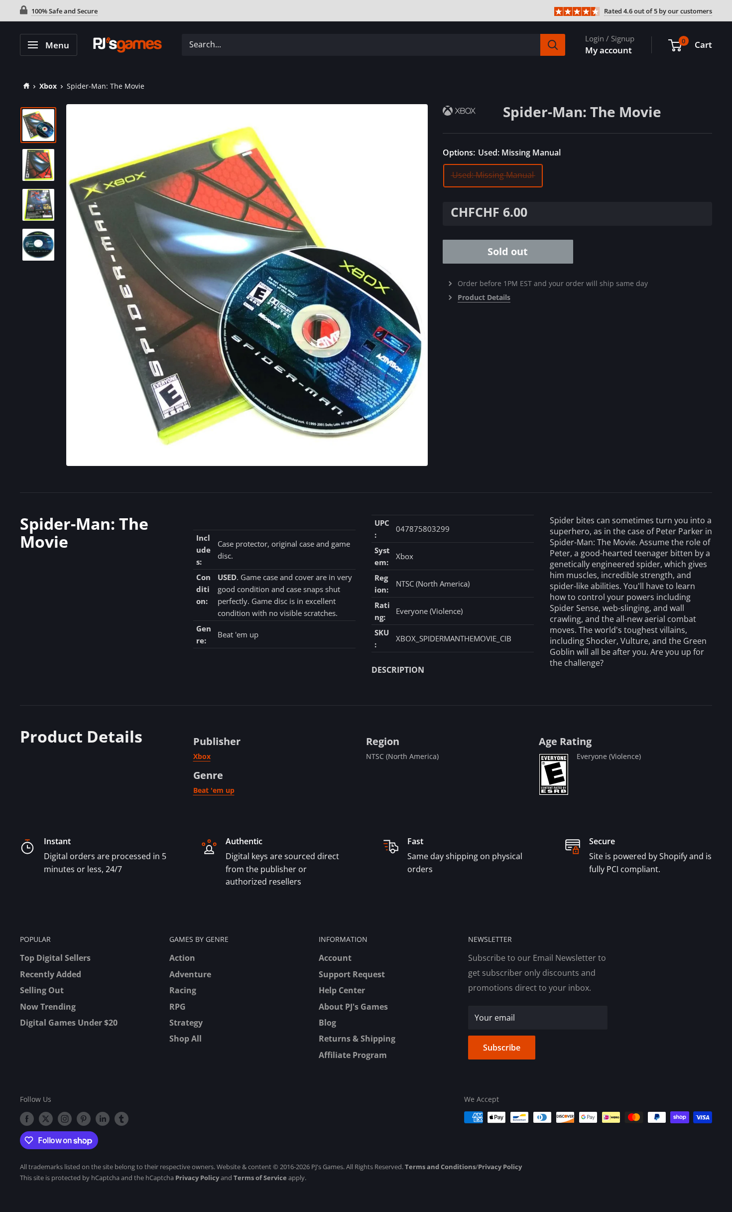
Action (182, 957)
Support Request (352, 974)
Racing (182, 990)
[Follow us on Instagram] (65, 1118)
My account (608, 50)
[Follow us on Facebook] (27, 1118)
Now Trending (48, 1006)
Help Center (342, 990)
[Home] (24, 86)
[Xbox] (473, 110)
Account (335, 957)
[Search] (552, 45)
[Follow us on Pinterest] (84, 1118)
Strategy (186, 1022)
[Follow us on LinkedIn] (103, 1118)
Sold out (508, 251)
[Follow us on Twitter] (46, 1118)
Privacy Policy (500, 1166)
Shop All (185, 1038)
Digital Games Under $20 (69, 1022)
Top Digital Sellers (55, 957)
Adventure (190, 974)
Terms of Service (260, 1177)
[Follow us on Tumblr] (121, 1118)
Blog (327, 1022)
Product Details (484, 297)
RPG (177, 1006)
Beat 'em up (214, 790)
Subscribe (501, 1047)
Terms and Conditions (440, 1166)
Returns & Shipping (357, 1038)
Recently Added (50, 974)
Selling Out (42, 990)
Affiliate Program (353, 1055)
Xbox (48, 86)
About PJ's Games (353, 1006)
